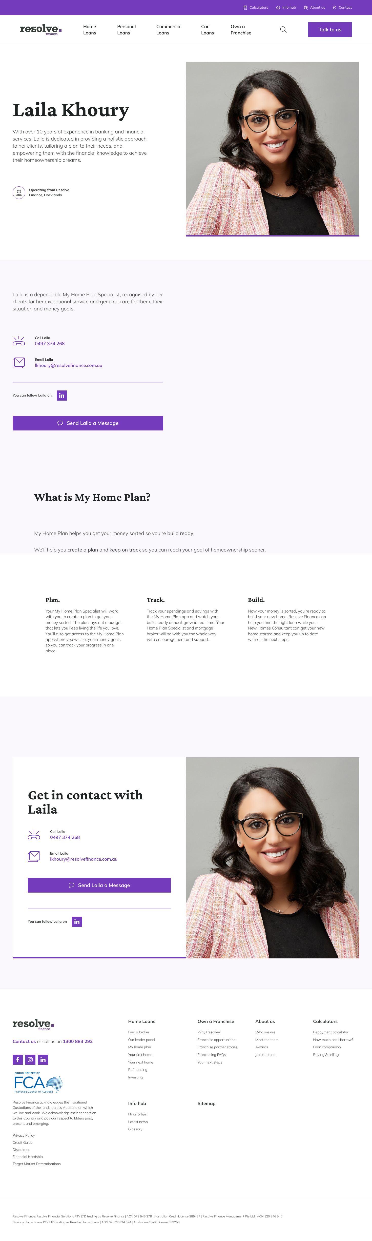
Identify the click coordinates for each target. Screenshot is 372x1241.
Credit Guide (23, 1142)
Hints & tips (137, 1114)
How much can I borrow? (333, 1039)
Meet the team (267, 1039)
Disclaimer (21, 1149)
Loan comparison (327, 1047)
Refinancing (138, 1069)
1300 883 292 (78, 1041)
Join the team (266, 1054)
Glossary (135, 1129)
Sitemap (207, 1103)
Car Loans (207, 30)
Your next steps (210, 1062)
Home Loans (89, 30)
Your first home (140, 1054)
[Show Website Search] (283, 30)
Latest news (138, 1121)
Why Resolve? (209, 1032)
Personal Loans (126, 30)
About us (265, 1021)
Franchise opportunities (216, 1039)
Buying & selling (326, 1054)
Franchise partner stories (218, 1047)
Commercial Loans (169, 30)
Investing (135, 1077)
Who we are (265, 1032)
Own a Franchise (241, 30)
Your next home (140, 1062)
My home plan (139, 1047)
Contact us (24, 1041)
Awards (261, 1047)
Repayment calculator (330, 1032)
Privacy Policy (24, 1135)
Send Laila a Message (93, 423)
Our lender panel (141, 1039)
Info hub (137, 1103)
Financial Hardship (28, 1156)
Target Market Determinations (37, 1163)
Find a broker (138, 1032)
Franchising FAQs (212, 1054)
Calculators (325, 1021)
